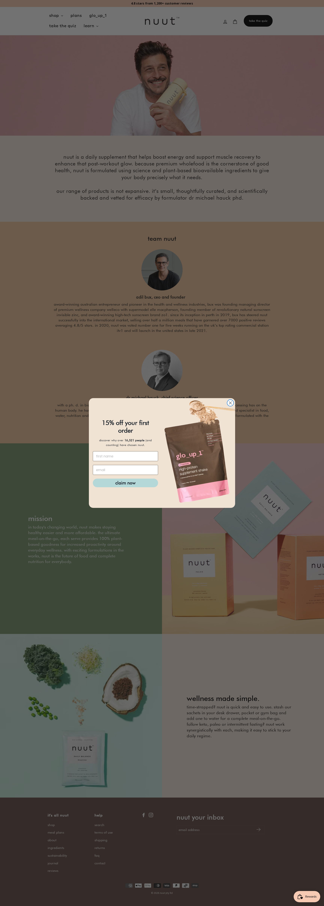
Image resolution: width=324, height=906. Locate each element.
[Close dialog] (230, 403)
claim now (125, 483)
